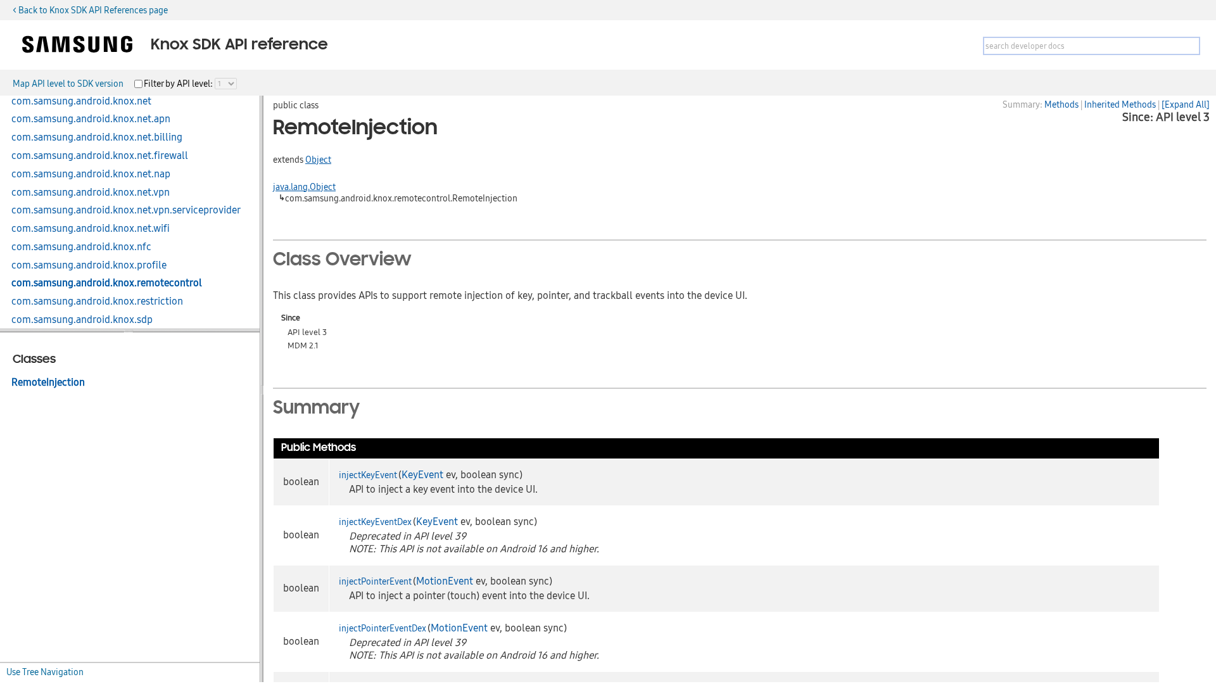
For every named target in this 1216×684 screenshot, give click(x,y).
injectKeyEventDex (375, 522)
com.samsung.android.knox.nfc (81, 247)
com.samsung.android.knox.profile (89, 265)
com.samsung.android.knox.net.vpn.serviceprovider (126, 210)
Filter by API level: (179, 83)
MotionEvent (444, 581)
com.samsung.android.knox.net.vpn (90, 192)
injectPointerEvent (375, 581)
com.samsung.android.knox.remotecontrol (106, 283)
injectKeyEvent (368, 475)
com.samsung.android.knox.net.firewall (99, 155)
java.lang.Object (304, 187)
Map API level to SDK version (68, 83)
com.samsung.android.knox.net (81, 101)
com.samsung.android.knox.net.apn (90, 119)
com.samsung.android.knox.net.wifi (90, 228)
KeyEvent (422, 475)
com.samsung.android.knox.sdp (82, 320)
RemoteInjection (48, 382)
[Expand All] (1186, 104)
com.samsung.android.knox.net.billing (96, 137)
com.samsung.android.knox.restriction (97, 301)
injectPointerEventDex (382, 628)
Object (318, 159)
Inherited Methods (1120, 104)
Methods (1061, 104)
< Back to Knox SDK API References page (90, 10)
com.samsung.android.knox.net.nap (90, 174)
